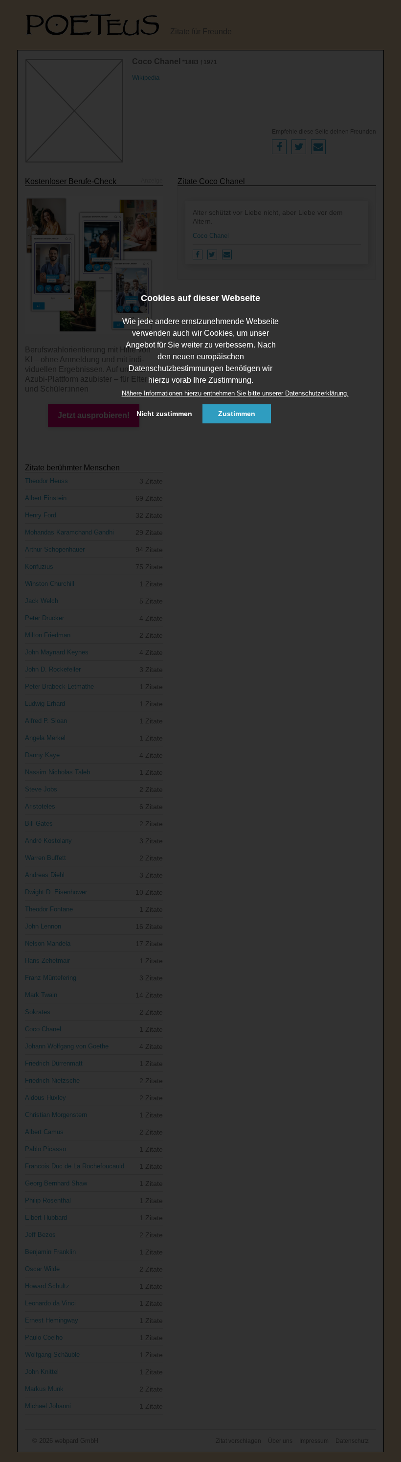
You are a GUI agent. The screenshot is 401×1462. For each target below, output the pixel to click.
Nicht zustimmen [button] (164, 414)
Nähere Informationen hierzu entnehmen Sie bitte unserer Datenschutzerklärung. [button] (235, 393)
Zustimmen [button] (236, 414)
